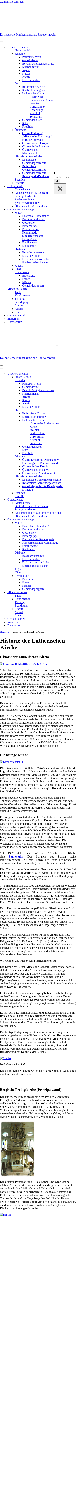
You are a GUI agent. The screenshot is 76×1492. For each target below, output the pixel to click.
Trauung (20, 298)
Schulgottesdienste (25, 196)
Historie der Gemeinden (29, 156)
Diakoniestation (31, 80)
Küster (26, 73)
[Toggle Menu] (1, 41)
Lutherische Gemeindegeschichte (34, 161)
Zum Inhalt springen (12, 1)
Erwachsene (22, 272)
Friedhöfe (27, 126)
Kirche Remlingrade (34, 90)
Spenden (20, 179)
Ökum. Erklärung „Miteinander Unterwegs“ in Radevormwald (37, 136)
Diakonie (20, 249)
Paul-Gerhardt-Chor (33, 219)
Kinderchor (28, 245)
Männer (26, 282)
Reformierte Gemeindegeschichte (34, 168)
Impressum (13, 318)
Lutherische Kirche (33, 93)
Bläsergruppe (30, 225)
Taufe (18, 292)
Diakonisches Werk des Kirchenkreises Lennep (35, 260)
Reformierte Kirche (33, 86)
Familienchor (29, 242)
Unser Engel (37, 110)
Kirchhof (35, 113)
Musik (18, 212)
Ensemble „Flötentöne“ (35, 216)
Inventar (34, 103)
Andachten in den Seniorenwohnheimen (27, 201)
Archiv (26, 76)
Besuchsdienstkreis (33, 252)
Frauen (26, 278)
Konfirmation (22, 295)
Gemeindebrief (16, 315)
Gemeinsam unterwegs (20, 209)
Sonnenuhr (36, 116)
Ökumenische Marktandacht (30, 151)
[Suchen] (55, 173)
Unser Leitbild (23, 50)
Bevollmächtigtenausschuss (38, 63)
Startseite (4, 631)
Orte (17, 83)
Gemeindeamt (30, 60)
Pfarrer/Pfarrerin (31, 57)
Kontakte (20, 53)
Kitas (25, 123)
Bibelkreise (28, 275)
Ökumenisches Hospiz (35, 143)
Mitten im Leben (17, 288)
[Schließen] (60, 188)
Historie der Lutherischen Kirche (41, 98)
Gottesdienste (15, 186)
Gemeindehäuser (32, 119)
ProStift (19, 182)
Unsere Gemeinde (17, 47)
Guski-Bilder (37, 106)
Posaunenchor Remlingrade (30, 231)
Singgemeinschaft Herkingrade (32, 237)
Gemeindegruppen (33, 285)
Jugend (26, 70)
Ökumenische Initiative (35, 146)
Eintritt (19, 305)
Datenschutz (14, 321)
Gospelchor (29, 222)
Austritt (19, 308)
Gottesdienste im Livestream (31, 192)
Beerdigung (21, 302)
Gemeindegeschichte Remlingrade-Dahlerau (35, 174)
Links (18, 312)
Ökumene (20, 129)
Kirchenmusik (30, 66)
